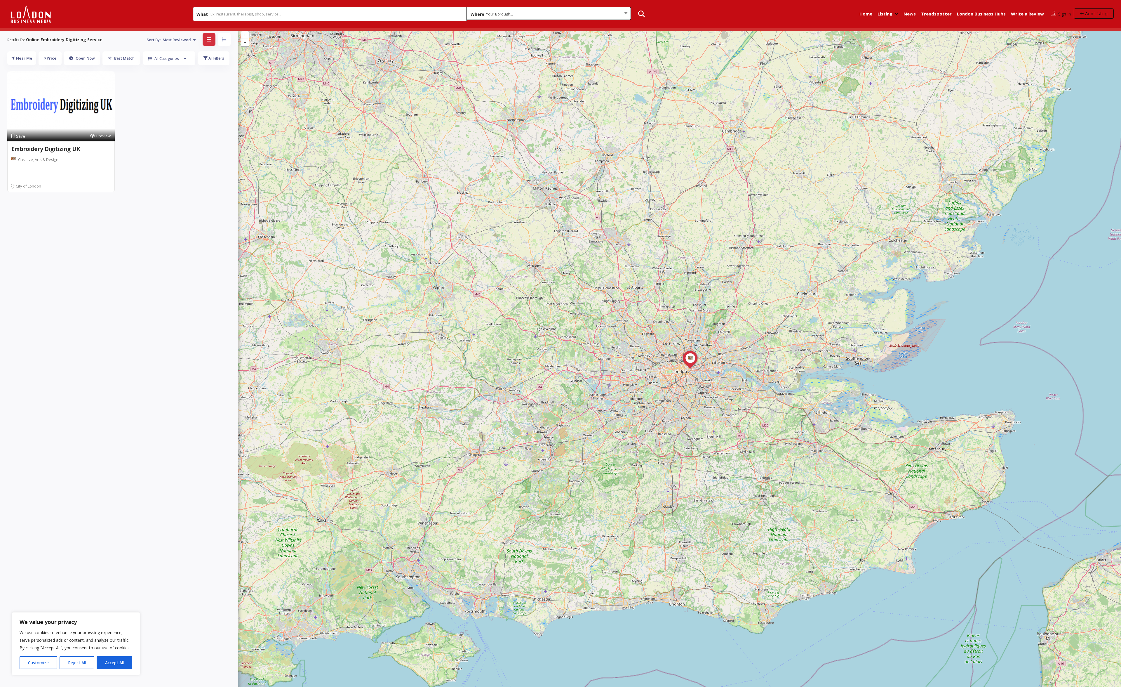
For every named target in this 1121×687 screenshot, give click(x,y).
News (910, 14)
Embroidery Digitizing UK (45, 149)
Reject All (77, 662)
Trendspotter (936, 14)
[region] (76, 643)
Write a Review (1027, 14)
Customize (38, 662)
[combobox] (549, 14)
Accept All (114, 662)
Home (865, 14)
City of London (28, 186)
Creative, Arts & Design (38, 159)
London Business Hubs (981, 14)
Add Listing (1096, 13)
